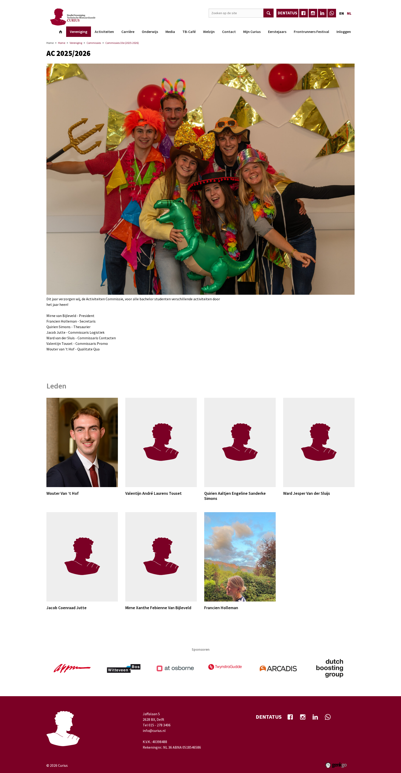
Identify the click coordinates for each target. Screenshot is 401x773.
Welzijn (209, 31)
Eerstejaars (277, 31)
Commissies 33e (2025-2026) (122, 43)
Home (60, 31)
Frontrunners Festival (311, 31)
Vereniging (78, 31)
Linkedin (322, 13)
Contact (229, 31)
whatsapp (331, 13)
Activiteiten (104, 31)
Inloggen (343, 31)
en (341, 13)
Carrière (127, 31)
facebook (303, 13)
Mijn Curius (252, 31)
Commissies (94, 43)
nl (349, 13)
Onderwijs (150, 31)
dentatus (287, 13)
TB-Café (189, 31)
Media (170, 31)
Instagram (313, 13)
